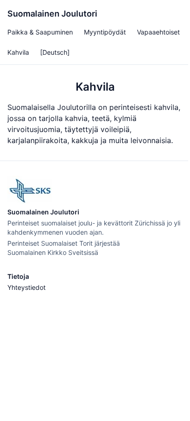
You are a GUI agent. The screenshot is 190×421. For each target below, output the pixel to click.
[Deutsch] (55, 52)
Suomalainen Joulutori (52, 13)
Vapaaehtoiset (158, 32)
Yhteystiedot (26, 287)
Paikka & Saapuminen (40, 32)
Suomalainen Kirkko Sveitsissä (52, 252)
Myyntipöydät (105, 32)
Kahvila (18, 52)
